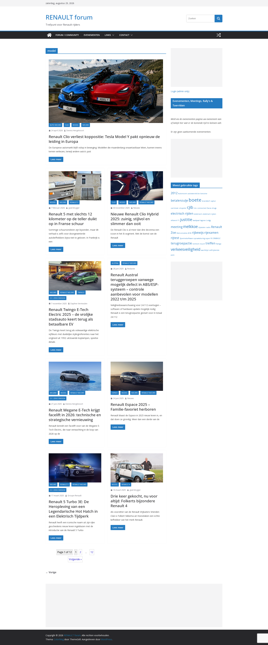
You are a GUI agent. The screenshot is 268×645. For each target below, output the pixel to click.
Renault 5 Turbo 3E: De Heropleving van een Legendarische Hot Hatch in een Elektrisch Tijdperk (73, 509)
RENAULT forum (69, 17)
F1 (179, 220)
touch (202, 244)
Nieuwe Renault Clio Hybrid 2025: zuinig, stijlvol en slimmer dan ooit (135, 218)
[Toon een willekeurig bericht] (218, 35)
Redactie (131, 268)
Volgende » (75, 559)
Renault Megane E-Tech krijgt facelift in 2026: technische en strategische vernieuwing (75, 414)
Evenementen (92, 34)
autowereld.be (194, 193)
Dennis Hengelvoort (75, 130)
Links (108, 34)
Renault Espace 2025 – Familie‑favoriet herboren (133, 407)
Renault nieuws (146, 202)
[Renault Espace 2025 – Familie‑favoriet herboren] (137, 376)
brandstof (206, 201)
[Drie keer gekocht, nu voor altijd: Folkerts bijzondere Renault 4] (137, 467)
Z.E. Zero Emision (57, 298)
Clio (67, 125)
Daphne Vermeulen (78, 303)
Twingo (81, 292)
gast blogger (74, 208)
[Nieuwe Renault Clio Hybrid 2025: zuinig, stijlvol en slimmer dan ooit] (137, 185)
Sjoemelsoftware (187, 238)
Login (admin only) (180, 91)
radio (208, 227)
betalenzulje (179, 201)
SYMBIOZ (216, 238)
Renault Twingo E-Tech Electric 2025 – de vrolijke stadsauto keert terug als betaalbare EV (71, 317)
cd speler (182, 208)
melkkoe (190, 226)
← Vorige (51, 572)
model (75, 125)
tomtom (196, 244)
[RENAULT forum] (49, 35)
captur (213, 201)
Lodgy (208, 220)
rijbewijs (198, 233)
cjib (190, 207)
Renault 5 (74, 202)
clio (195, 208)
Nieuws (86, 125)
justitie (186, 219)
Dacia (209, 208)
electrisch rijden (182, 214)
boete (195, 200)
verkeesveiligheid (185, 249)
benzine (203, 193)
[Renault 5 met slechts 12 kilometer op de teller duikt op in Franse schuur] (75, 185)
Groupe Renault (74, 495)
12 (91, 552)
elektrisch (198, 214)
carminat (174, 208)
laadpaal (196, 220)
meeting (177, 227)
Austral (115, 263)
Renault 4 (126, 484)
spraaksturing (199, 238)
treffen (210, 243)
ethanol (174, 220)
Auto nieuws (55, 125)
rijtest (175, 238)
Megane (53, 393)
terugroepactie (181, 243)
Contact (124, 34)
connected (201, 208)
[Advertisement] (196, 67)
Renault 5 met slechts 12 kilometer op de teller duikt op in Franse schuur (73, 218)
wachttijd (204, 250)
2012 (174, 193)
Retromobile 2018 (184, 233)
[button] (112, 35)
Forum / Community (67, 34)
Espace (115, 393)
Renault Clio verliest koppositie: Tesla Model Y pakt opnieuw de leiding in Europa (104, 139)
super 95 (208, 238)
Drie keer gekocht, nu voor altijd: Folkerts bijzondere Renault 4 (134, 500)
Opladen (201, 227)
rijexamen (211, 233)
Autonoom (182, 193)
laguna (202, 220)
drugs (214, 208)
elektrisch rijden (209, 214)
